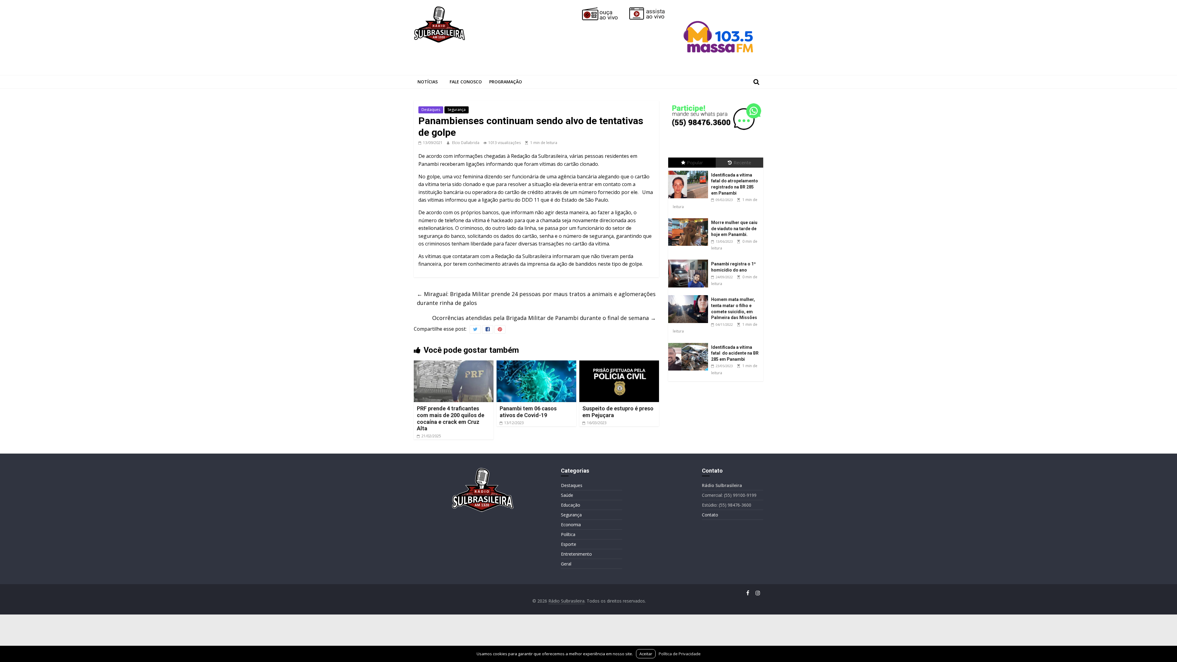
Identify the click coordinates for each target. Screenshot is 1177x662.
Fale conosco (466, 82)
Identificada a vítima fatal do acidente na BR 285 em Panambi (735, 353)
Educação (570, 505)
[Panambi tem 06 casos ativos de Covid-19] (536, 364)
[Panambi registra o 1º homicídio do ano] (689, 260)
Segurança (457, 109)
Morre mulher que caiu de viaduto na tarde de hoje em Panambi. (734, 228)
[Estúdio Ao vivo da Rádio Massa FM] (719, 9)
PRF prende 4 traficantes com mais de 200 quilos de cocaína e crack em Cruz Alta (450, 418)
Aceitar (645, 653)
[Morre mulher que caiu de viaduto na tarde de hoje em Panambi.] (689, 218)
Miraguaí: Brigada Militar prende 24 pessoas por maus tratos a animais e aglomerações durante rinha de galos (536, 298)
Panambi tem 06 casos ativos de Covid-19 (528, 411)
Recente (742, 162)
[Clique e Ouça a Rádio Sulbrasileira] (604, 9)
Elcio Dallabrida (466, 142)
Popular (695, 162)
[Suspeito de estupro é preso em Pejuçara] (619, 364)
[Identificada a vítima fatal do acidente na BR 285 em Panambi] (689, 343)
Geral (566, 564)
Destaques (430, 109)
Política (568, 534)
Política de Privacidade (680, 653)
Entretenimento (576, 554)
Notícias (427, 82)
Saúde (567, 495)
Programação (505, 82)
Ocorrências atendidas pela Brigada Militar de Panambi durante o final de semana (544, 317)
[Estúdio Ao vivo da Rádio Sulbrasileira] (651, 9)
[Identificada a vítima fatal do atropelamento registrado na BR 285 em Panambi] (689, 171)
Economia (571, 524)
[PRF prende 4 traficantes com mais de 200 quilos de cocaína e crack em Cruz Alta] (453, 364)
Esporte (568, 544)
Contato (710, 515)
